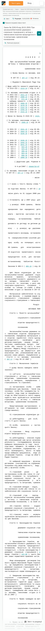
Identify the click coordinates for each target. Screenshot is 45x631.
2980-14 (23, 97)
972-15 (24, 99)
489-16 (24, 151)
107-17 (25, 78)
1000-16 (23, 157)
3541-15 (23, 145)
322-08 (24, 554)
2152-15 (23, 108)
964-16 (24, 153)
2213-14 (23, 88)
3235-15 (23, 134)
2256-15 (23, 110)
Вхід (29, 3)
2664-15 (23, 132)
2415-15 (23, 112)
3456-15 (23, 143)
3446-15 (23, 140)
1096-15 (23, 103)
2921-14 (23, 95)
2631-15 (23, 129)
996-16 (24, 155)
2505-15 (24, 122)
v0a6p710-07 (34, 167)
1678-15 (23, 105)
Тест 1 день (16, 3)
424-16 (24, 149)
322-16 (24, 147)
